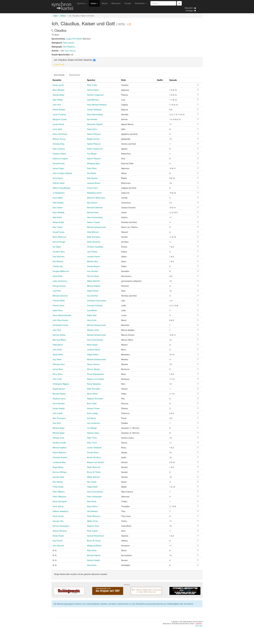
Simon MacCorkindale (62, 315)
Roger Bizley (58, 467)
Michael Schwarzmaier (96, 227)
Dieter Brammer (93, 241)
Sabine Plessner (94, 134)
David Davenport (60, 501)
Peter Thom (92, 437)
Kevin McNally (58, 212)
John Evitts (57, 349)
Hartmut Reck (93, 90)
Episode (173, 80)
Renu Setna (58, 374)
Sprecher (91, 80)
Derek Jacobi (58, 85)
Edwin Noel (91, 315)
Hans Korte (91, 320)
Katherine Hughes (60, 158)
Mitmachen (116, 3)
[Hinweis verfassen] (127, 23)
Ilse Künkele (92, 119)
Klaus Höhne (92, 393)
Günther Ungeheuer (95, 94)
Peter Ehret (92, 168)
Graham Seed (58, 183)
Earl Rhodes (58, 261)
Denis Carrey (58, 516)
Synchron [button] (81, 3)
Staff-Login (199, 626)
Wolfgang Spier (93, 163)
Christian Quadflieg (95, 246)
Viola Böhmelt (93, 232)
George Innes (58, 437)
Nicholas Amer (59, 364)
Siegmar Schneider (95, 398)
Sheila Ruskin (58, 535)
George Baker (58, 94)
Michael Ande (92, 212)
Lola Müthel (92, 310)
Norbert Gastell (93, 560)
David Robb (57, 276)
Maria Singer (92, 344)
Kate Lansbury (59, 148)
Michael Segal (58, 428)
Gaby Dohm (92, 129)
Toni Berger (92, 153)
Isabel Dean (58, 310)
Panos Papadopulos (95, 374)
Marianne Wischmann (96, 197)
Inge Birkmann (93, 99)
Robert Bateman (59, 452)
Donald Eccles (59, 163)
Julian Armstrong (60, 281)
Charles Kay (58, 266)
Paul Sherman (59, 256)
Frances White (59, 300)
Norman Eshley (59, 335)
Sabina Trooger (93, 222)
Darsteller (57, 80)
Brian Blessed (58, 90)
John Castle (58, 413)
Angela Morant (59, 388)
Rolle (123, 80)
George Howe (58, 477)
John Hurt (57, 104)
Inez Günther (92, 271)
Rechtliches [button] (140, 3)
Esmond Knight (59, 241)
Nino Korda (91, 482)
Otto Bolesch (92, 511)
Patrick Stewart (59, 109)
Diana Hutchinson (60, 134)
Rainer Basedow (94, 384)
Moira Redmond (59, 237)
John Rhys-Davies (60, 320)
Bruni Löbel (92, 403)
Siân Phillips (58, 99)
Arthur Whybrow (59, 496)
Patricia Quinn (58, 305)
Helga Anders (92, 354)
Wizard (104, 3)
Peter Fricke (92, 85)
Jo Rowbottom (59, 192)
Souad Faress (58, 232)
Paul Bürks (91, 173)
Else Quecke (92, 178)
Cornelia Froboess (95, 305)
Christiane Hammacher (96, 300)
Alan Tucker (58, 227)
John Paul (57, 330)
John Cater (57, 379)
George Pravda (59, 286)
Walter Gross (92, 521)
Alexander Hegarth (95, 124)
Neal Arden (57, 217)
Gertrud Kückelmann (95, 535)
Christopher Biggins (61, 384)
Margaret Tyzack (60, 119)
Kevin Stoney (58, 506)
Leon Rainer (92, 251)
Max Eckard (92, 202)
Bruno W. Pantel (94, 472)
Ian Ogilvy (57, 246)
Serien (63, 15)
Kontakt (128, 3)
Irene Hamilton (59, 403)
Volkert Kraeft (92, 290)
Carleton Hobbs (59, 153)
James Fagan (58, 168)
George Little (58, 521)
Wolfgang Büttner (94, 545)
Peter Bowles (58, 202)
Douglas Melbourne (61, 271)
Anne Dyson (58, 178)
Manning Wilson (59, 339)
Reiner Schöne (93, 364)
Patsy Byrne (58, 344)
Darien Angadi (59, 408)
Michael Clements (60, 295)
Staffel (160, 80)
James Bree (58, 369)
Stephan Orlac (93, 330)
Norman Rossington (61, 526)
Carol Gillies (58, 197)
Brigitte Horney (93, 139)
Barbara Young (59, 139)
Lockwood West (59, 462)
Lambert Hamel (93, 256)
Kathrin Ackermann (95, 148)
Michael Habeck (93, 286)
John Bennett (58, 545)
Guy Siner (57, 423)
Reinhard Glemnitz (95, 207)
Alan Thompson (59, 418)
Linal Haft (57, 290)
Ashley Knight (58, 222)
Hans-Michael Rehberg (96, 104)
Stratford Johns (59, 398)
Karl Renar (91, 418)
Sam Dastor (58, 207)
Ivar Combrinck (93, 423)
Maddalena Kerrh (94, 192)
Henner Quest (93, 276)
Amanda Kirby (58, 143)
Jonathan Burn (59, 251)
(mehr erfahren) (70, 51)
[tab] (127, 62)
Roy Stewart (58, 482)
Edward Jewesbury (61, 511)
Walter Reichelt (93, 281)
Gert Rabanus (69, 46)
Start (56, 15)
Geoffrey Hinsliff (59, 442)
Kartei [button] (93, 3)
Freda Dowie (58, 486)
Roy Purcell (57, 540)
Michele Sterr (92, 261)
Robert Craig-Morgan (62, 188)
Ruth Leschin (68, 42)
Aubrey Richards (60, 530)
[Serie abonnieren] (130, 23)
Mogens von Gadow (95, 379)
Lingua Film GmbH (74, 38)
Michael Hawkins (60, 447)
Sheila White (58, 354)
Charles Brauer (93, 266)
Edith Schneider (93, 237)
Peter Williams (59, 491)
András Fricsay (93, 408)
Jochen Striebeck (94, 109)
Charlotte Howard (60, 457)
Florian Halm (92, 188)
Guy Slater (57, 359)
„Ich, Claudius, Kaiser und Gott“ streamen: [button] (73, 60)
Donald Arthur (93, 452)
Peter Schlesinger (94, 496)
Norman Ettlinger (60, 472)
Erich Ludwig (92, 413)
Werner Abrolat (93, 369)
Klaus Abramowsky (95, 114)
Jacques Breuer (93, 183)
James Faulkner (59, 114)
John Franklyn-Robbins (62, 173)
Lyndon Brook (58, 124)
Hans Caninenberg (95, 217)
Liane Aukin (57, 129)
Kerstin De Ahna (94, 457)
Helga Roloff (92, 486)
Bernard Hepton (59, 393)
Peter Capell (92, 530)
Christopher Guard (60, 325)
